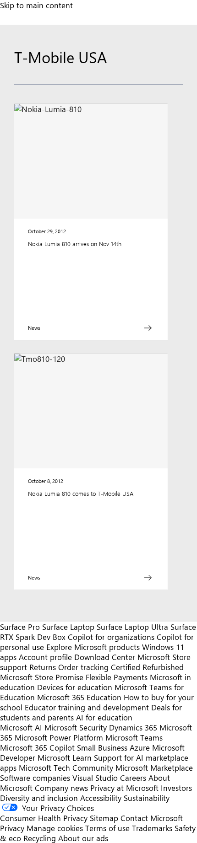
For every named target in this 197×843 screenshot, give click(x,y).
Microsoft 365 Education (79, 697)
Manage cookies (55, 828)
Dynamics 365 (133, 727)
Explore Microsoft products (93, 647)
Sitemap (104, 818)
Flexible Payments (117, 677)
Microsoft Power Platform (59, 737)
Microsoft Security (75, 727)
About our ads (83, 838)
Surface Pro (20, 627)
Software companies (35, 778)
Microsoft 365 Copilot (37, 747)
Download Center (104, 657)
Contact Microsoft (151, 818)
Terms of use (107, 828)
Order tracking (83, 667)
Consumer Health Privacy (44, 818)
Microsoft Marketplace (154, 767)
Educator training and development (87, 707)
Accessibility (100, 798)
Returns (42, 667)
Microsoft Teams (134, 737)
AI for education (104, 717)
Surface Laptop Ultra (132, 627)
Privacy (13, 828)
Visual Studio (95, 778)
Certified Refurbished (147, 667)
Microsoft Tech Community (66, 767)
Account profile (45, 657)
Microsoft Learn (65, 757)
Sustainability (147, 798)
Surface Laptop (68, 627)
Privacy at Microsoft (124, 788)
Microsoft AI (21, 727)
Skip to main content (36, 5)
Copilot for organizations (111, 637)
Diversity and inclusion (39, 798)
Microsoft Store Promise (41, 677)
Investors (176, 788)
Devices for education (74, 687)
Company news (61, 788)
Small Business (102, 747)
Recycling (39, 838)
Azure (140, 747)
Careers (133, 778)
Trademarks (152, 828)
